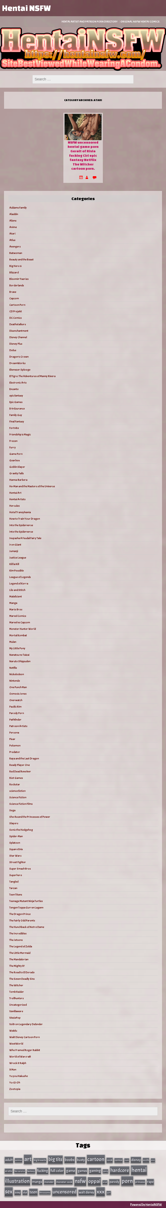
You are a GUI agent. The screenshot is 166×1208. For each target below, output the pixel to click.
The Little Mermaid (19, 953)
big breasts (40, 1160)
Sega (12, 810)
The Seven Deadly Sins (22, 979)
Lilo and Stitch (17, 590)
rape (150, 1182)
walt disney (86, 1192)
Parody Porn (16, 713)
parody (114, 1182)
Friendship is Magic (20, 434)
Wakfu (13, 1030)
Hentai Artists (17, 499)
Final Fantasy (16, 421)
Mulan (12, 642)
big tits (55, 1159)
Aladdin (13, 214)
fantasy (31, 1171)
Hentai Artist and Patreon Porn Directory (90, 21)
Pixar (12, 739)
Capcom (14, 298)
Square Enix (16, 849)
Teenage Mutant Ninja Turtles (26, 901)
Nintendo (14, 680)
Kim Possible (16, 570)
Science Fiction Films (21, 804)
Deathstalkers (17, 324)
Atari (12, 233)
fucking (42, 1170)
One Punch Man (18, 687)
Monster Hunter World (22, 629)
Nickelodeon (16, 674)
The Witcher (16, 985)
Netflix (13, 668)
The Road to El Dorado (22, 972)
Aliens (12, 220)
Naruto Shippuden (19, 661)
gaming (95, 1170)
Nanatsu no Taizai (19, 655)
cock (109, 1160)
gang (105, 1171)
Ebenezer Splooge (19, 369)
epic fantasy (16, 395)
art (27, 1159)
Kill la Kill (14, 564)
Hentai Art (15, 493)
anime (18, 1160)
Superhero (15, 875)
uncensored (64, 1192)
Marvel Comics (17, 616)
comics (118, 1160)
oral (105, 1182)
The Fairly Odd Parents (22, 920)
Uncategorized (18, 1004)
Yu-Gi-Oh (14, 1082)
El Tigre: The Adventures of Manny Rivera (32, 376)
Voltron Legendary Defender (26, 1024)
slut (25, 1192)
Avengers (15, 246)
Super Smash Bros (20, 868)
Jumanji (13, 551)
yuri (109, 1192)
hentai (139, 1170)
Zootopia (14, 1089)
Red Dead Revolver (20, 771)
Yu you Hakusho (18, 1076)
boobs (69, 1159)
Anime (13, 227)
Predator (14, 752)
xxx (100, 1191)
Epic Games (15, 402)
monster (49, 1182)
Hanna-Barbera (18, 480)
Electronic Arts (18, 382)
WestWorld (16, 1043)
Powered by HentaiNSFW (146, 1205)
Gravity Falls (16, 473)
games (82, 1171)
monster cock (64, 1182)
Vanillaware (16, 1011)
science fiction (17, 791)
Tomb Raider (16, 992)
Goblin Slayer (17, 467)
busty (81, 1160)
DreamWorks (17, 363)
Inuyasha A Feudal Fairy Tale (25, 538)
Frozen (13, 441)
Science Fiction (17, 797)
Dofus (12, 350)
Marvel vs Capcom (19, 622)
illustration (17, 1181)
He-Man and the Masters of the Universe (32, 486)
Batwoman (15, 253)
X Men (12, 1069)
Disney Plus (15, 343)
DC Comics (15, 318)
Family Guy (15, 415)
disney (136, 1160)
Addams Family (18, 207)
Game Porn (15, 454)
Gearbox (14, 460)
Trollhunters (16, 998)
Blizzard (14, 272)
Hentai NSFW (26, 8)
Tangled (13, 881)
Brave (12, 292)
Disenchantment (18, 331)
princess (140, 1182)
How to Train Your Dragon (24, 518)
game (70, 1170)
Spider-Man (16, 836)
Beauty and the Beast (21, 259)
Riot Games (16, 778)
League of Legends (20, 577)
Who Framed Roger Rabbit (24, 1050)
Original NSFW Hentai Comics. (140, 21)
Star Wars (15, 855)
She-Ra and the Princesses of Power (29, 817)
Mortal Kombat (18, 635)
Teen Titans (15, 894)
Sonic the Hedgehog (21, 830)
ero (153, 1160)
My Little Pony (17, 648)
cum (127, 1160)
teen (33, 1192)
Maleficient (15, 596)
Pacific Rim (15, 706)
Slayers (13, 823)
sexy (17, 1192)
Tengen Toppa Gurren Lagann (26, 907)
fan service (20, 1171)
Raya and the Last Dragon (24, 758)
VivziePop (14, 1017)
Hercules (14, 506)
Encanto (14, 389)
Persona (14, 732)
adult (9, 1160)
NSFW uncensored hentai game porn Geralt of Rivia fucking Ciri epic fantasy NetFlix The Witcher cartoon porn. (83, 155)
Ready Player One (19, 765)
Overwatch (15, 700)
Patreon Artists (18, 726)
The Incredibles (18, 933)
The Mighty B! (16, 966)
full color (57, 1170)
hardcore (119, 1170)
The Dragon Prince (20, 914)
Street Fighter (17, 862)
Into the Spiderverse (21, 525)
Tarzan (13, 888)
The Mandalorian (18, 959)
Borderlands (16, 285)
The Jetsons (16, 940)
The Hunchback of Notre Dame (26, 927)
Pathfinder (15, 719)
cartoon (95, 1159)
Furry (12, 447)
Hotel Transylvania (20, 512)
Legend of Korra (18, 583)
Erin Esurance (17, 408)
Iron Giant (15, 544)
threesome (45, 1192)
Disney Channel (18, 337)
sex (8, 1191)
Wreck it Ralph (17, 1063)
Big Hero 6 (15, 266)
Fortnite (14, 428)
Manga (13, 603)
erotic (8, 1171)
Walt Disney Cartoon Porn (24, 1037)
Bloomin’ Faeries (19, 279)
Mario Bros (15, 609)
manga (37, 1182)
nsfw (80, 1181)
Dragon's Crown (19, 356)
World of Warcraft (20, 1056)
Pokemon (14, 745)
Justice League (17, 557)
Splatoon (14, 842)
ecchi (146, 1160)
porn (127, 1181)
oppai (94, 1181)
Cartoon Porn (17, 305)
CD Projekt (15, 311)
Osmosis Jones (18, 693)
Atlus (12, 240)
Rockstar (14, 784)
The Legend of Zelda (20, 946)
